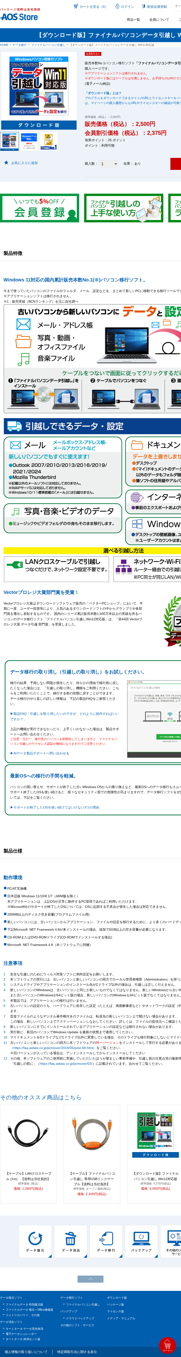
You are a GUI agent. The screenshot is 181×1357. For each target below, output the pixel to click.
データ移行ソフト (71, 1297)
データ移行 (19, 45)
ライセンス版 (115, 1311)
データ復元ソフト (11, 1297)
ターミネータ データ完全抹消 (24, 1328)
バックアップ (68, 1311)
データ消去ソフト (11, 1322)
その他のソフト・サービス (77, 1325)
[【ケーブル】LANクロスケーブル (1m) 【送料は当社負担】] (28, 1134)
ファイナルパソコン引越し (48, 45)
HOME (4, 45)
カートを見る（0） (94, 6)
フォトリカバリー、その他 (23, 1315)
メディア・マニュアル (121, 1318)
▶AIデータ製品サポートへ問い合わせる (39, 753)
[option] (35, 1241)
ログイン (127, 6)
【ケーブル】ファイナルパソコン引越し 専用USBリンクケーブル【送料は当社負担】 (92, 1179)
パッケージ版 (115, 1304)
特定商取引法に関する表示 (77, 1352)
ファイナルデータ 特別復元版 (24, 1304)
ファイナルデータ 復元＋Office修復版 (29, 1309)
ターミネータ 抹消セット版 (23, 1339)
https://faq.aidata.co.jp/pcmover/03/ (66, 1063)
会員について (159, 19)
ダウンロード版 (117, 1297)
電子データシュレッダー (21, 1334)
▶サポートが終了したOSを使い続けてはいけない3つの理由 (54, 807)
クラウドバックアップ (80, 1318)
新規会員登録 (157, 6)
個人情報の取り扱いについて (26, 1352)
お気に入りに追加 (24, 163)
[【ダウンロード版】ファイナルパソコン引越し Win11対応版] (155, 1134)
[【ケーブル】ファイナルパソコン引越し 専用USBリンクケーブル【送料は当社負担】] (92, 1134)
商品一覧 (133, 19)
